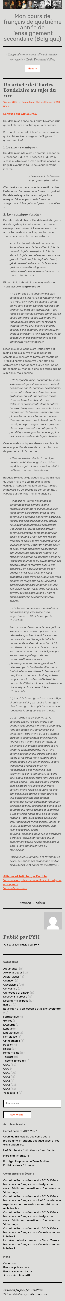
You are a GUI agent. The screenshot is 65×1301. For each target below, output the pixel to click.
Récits (7, 1048)
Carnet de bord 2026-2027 (20, 1131)
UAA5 (6, 1084)
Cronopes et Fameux (16, 992)
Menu (31, 68)
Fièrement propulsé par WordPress (23, 1290)
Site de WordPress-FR (16, 1275)
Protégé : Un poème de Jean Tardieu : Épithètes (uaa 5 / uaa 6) (26, 1163)
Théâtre (8, 1056)
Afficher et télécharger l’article (25, 876)
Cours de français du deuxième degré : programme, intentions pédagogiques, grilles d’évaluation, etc (31, 1140)
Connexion (10, 1263)
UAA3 (6, 1076)
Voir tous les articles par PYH (21, 944)
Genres (7, 1020)
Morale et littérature (16, 1155)
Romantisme (28, 102)
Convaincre (10, 988)
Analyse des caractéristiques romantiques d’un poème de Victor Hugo (31, 1188)
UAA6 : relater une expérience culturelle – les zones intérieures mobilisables (32, 1204)
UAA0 (57, 102)
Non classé (10, 1036)
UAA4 (6, 1080)
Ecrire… (7, 1004)
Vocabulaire (10, 1092)
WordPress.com (38, 1294)
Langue (8, 1028)
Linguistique (11, 1032)
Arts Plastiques (13, 972)
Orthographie (11, 1040)
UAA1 (6, 1068)
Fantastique (11, 1016)
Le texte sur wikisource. (20, 113)
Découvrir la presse (15, 996)
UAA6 (6, 106)
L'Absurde (9, 1024)
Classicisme (10, 984)
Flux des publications (16, 1267)
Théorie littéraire (44, 102)
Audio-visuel (11, 976)
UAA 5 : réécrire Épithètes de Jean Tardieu (29, 1150)
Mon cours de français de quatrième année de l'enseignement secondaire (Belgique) (32, 27)
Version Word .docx (15, 888)
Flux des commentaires (17, 1271)
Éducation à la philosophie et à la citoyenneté (32, 1008)
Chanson (8, 980)
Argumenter (10, 968)
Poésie (7, 1044)
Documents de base (15, 1000)
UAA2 (6, 1072)
